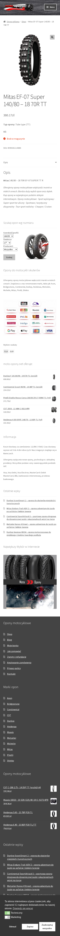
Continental (13, 709)
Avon (9, 698)
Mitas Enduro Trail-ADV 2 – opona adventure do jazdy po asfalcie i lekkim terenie (31, 510)
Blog (9, 639)
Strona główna (13, 21)
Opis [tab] (5, 162)
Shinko (10, 760)
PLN (6, 351)
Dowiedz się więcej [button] (23, 908)
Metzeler (11, 737)
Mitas (10, 749)
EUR (12, 351)
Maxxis (10, 732)
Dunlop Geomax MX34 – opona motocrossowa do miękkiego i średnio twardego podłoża (29, 533)
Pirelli (10, 755)
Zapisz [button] (30, 926)
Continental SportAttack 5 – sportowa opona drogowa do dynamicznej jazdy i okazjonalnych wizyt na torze (31, 518)
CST (9, 715)
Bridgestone (13, 703)
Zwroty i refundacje (16, 656)
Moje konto (12, 645)
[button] (52, 37)
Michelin (11, 743)
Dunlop (10, 720)
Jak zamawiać (14, 651)
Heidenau (11, 726)
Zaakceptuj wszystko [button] (47, 927)
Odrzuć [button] (12, 926)
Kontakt (11, 673)
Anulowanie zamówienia (19, 662)
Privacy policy (14, 668)
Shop (24, 21)
